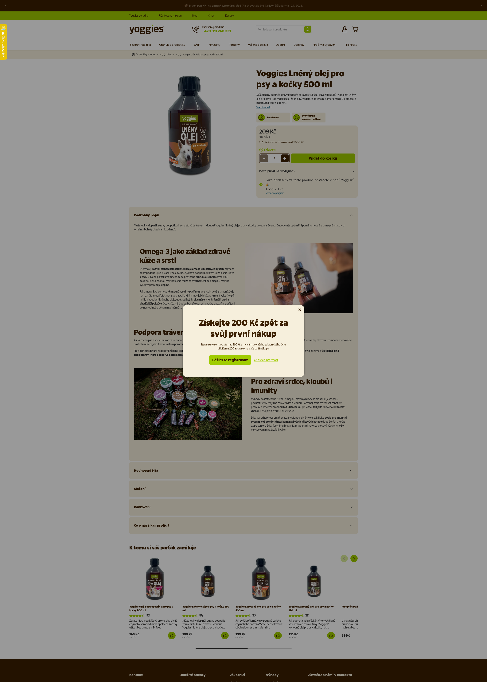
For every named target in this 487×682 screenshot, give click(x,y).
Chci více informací (266, 360)
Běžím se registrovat (230, 360)
